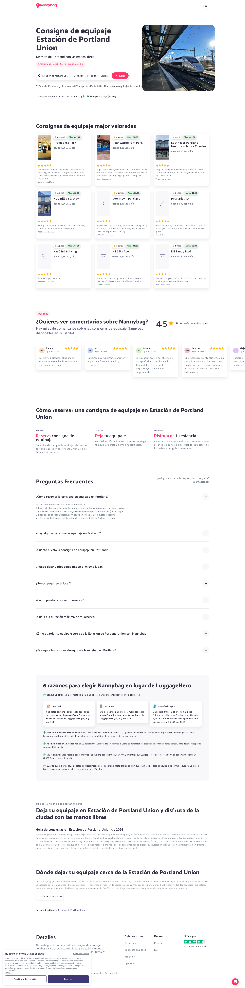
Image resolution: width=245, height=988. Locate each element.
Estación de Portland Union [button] (55, 75)
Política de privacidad (92, 973)
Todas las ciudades (135, 949)
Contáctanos (201, 481)
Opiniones (130, 963)
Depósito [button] (79, 75)
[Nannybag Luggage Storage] (48, 5)
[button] (235, 981)
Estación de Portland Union (50, 896)
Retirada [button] (91, 75)
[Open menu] (206, 6)
